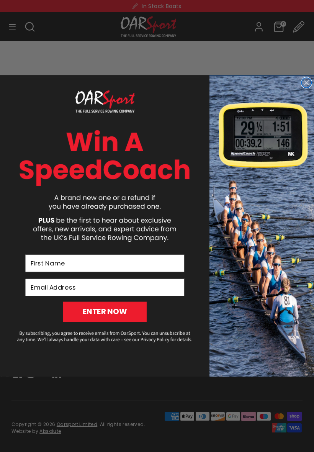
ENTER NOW (105, 311)
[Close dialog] (306, 83)
